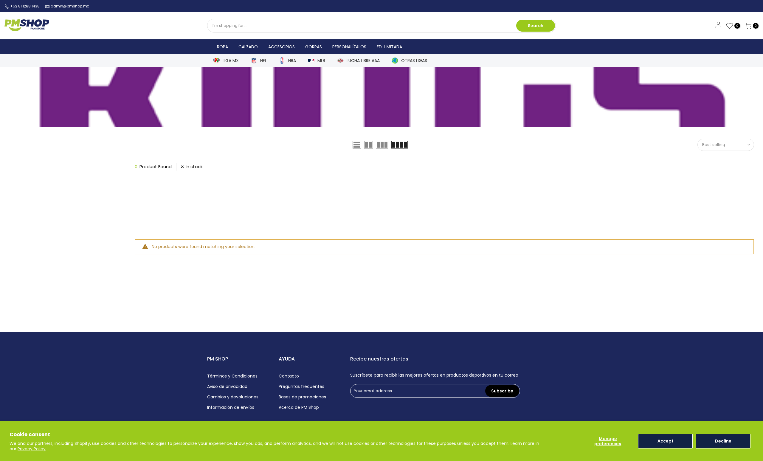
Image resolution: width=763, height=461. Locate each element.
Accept (665, 441)
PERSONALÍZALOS (349, 47)
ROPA (222, 47)
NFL (263, 60)
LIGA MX (231, 60)
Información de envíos (230, 407)
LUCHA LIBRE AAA (363, 60)
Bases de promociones (302, 397)
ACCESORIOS (281, 47)
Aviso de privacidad (227, 386)
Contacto (289, 376)
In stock (194, 166)
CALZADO (248, 47)
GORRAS (313, 47)
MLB (321, 60)
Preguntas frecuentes (301, 386)
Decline (723, 441)
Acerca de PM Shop (299, 407)
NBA (292, 60)
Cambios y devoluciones (232, 397)
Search (535, 26)
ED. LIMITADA (389, 47)
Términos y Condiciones (232, 376)
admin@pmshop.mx (70, 6)
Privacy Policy (32, 449)
